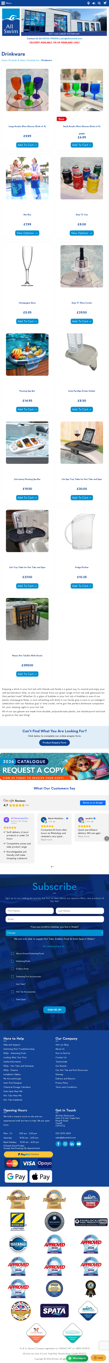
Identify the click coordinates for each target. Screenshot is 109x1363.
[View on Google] (44, 820)
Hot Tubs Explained (13, 1100)
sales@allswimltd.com (71, 38)
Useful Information (12, 1061)
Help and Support (12, 1044)
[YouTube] (79, 1144)
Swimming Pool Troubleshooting (19, 1049)
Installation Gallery (12, 1074)
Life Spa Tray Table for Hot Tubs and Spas (82, 479)
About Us (60, 1049)
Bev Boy (27, 214)
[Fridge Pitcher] (82, 536)
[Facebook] (58, 1144)
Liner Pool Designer (13, 1083)
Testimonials (61, 1061)
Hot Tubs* (20, 984)
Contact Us (61, 1057)
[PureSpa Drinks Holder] (82, 359)
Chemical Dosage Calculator (17, 1087)
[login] (93, 3)
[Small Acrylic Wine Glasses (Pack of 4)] (82, 95)
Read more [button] (46, 839)
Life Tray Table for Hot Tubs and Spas (27, 567)
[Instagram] (65, 1144)
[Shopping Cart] (104, 3)
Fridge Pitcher (82, 567)
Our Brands (61, 1066)
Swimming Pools (23, 961)
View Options (25, 233)
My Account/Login (12, 1078)
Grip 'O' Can (82, 214)
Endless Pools (22, 969)
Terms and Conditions (66, 1087)
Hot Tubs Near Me (13, 1095)
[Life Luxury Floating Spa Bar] (27, 447)
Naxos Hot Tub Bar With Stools (27, 655)
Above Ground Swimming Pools (30, 953)
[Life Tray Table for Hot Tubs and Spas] (27, 536)
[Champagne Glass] (27, 271)
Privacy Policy (61, 1083)
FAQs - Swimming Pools (15, 1053)
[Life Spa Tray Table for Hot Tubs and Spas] (82, 447)
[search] (99, 3)
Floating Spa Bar (27, 391)
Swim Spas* (21, 999)
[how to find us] (88, 3)
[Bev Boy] (27, 183)
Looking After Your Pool (15, 1057)
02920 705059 (50, 38)
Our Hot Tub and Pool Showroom (71, 1070)
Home (4, 60)
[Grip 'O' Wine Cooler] (82, 271)
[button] (2, 838)
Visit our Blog (62, 1044)
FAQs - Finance (11, 1070)
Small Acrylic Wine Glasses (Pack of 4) (81, 126)
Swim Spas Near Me (13, 1091)
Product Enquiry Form (54, 742)
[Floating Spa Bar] (27, 359)
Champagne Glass (27, 303)
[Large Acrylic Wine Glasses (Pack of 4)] (27, 95)
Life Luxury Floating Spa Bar (27, 479)
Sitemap (59, 1074)
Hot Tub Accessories (25, 992)
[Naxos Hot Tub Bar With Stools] (27, 624)
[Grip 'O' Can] (82, 183)
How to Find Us (62, 1053)
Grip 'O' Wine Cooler (82, 303)
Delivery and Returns (65, 1078)
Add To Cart (27, 145)
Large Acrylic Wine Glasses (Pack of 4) (27, 126)
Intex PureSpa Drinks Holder (81, 391)
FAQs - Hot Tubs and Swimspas (19, 1066)
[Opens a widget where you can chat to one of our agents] (98, 1358)
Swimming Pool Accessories (28, 976)
